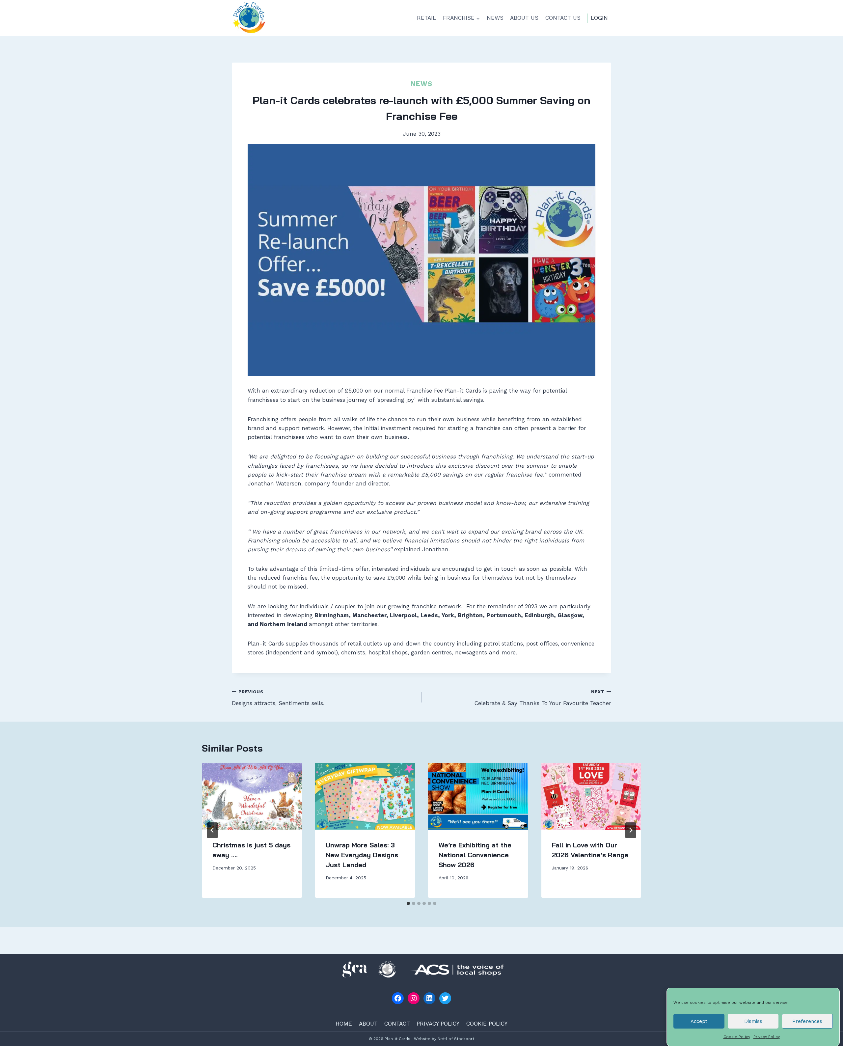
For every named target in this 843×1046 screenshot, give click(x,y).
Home (344, 1023)
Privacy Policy (766, 1036)
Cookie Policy (736, 1036)
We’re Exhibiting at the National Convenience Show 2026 (475, 855)
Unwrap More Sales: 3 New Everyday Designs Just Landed (362, 855)
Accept (699, 1021)
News (495, 17)
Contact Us (563, 17)
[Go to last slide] (212, 830)
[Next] (630, 830)
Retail (426, 17)
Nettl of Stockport (456, 1038)
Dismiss (753, 1021)
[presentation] (252, 796)
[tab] (408, 903)
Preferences (807, 1021)
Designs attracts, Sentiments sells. (278, 697)
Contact (397, 1023)
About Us (524, 17)
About (368, 1023)
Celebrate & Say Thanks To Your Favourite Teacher (543, 697)
